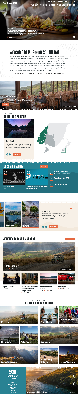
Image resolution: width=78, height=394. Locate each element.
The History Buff (62, 286)
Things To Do (43, 5)
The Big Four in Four (12, 266)
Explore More (17, 154)
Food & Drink (52, 5)
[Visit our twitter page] (73, 376)
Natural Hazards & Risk (12, 384)
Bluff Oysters (23, 69)
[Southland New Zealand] (17, 3)
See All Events (44, 166)
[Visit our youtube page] (73, 383)
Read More (10, 37)
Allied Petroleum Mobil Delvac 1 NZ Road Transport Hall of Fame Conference (36, 187)
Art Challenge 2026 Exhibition (61, 172)
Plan (74, 5)
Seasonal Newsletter (9, 96)
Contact (12, 382)
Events (69, 5)
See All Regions (53, 226)
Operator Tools (13, 387)
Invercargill (26, 226)
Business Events (60, 2)
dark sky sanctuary (41, 70)
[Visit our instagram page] (73, 380)
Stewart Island (10, 225)
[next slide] (12, 28)
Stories (66, 2)
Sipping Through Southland (10, 286)
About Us (12, 381)
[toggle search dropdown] (74, 2)
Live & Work (53, 2)
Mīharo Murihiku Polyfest (8, 187)
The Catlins (53, 61)
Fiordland (22, 65)
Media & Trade (12, 385)
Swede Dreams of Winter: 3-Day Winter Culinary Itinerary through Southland (30, 288)
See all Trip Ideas (70, 239)
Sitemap (12, 388)
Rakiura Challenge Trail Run (60, 184)
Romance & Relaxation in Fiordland (46, 287)
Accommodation (61, 5)
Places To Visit (35, 5)
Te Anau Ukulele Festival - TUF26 (61, 178)
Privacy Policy (12, 390)
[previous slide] (9, 28)
